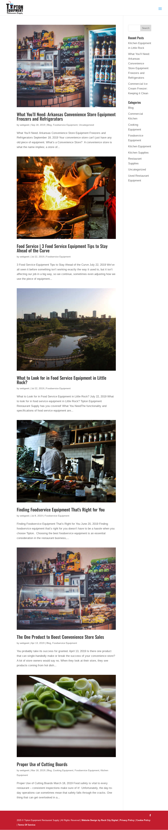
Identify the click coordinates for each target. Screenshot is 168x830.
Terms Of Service (26, 825)
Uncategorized (86, 125)
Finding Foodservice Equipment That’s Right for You (61, 509)
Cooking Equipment (63, 770)
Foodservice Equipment (65, 125)
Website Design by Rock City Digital (100, 820)
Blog (49, 125)
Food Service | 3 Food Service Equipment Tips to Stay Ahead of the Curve (62, 248)
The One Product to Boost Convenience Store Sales (60, 637)
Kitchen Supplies (138, 152)
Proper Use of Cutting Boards (42, 764)
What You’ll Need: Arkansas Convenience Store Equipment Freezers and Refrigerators (66, 116)
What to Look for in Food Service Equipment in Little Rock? (61, 379)
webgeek (24, 125)
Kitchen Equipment (139, 146)
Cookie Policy (143, 820)
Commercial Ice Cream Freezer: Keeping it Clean (138, 88)
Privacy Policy (127, 820)
